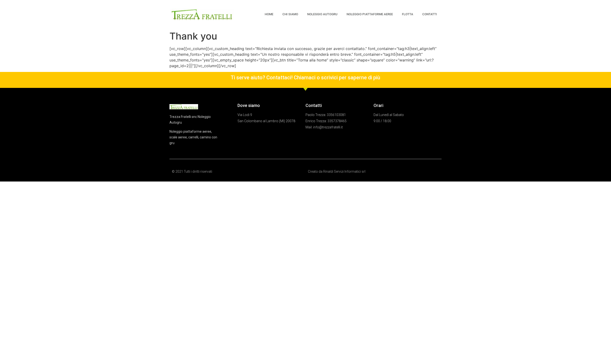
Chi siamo (290, 14)
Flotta (407, 14)
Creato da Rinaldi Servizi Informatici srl (336, 171)
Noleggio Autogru (322, 14)
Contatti (429, 14)
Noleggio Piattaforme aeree (370, 14)
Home (269, 14)
